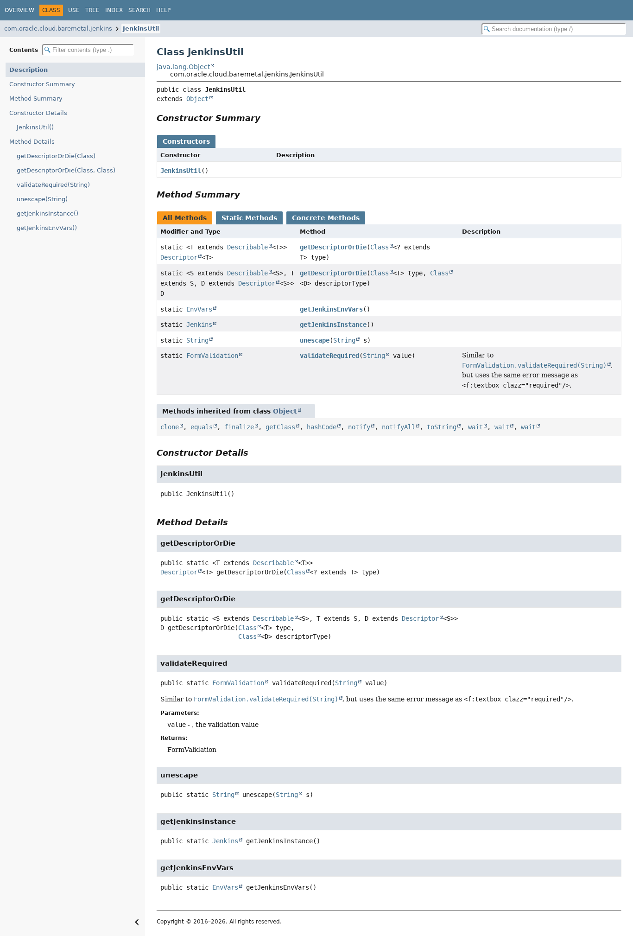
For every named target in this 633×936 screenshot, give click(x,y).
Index (114, 10)
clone (169, 427)
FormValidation (212, 355)
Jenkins (199, 324)
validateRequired (329, 355)
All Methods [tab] (185, 218)
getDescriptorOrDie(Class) (56, 156)
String (197, 340)
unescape (314, 340)
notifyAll (398, 427)
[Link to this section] (267, 118)
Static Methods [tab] (249, 218)
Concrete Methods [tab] (326, 218)
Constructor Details (38, 112)
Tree (92, 10)
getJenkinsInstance (333, 324)
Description (28, 69)
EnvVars (199, 309)
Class (379, 247)
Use (74, 10)
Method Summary (36, 98)
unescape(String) (42, 199)
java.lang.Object (183, 66)
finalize (239, 427)
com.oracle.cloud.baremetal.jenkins (58, 28)
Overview (19, 10)
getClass (280, 427)
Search (139, 10)
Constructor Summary (42, 84)
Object (197, 98)
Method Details (32, 141)
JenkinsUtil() (35, 127)
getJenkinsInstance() (47, 213)
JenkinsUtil (141, 28)
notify (359, 427)
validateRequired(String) (53, 184)
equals (201, 427)
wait (475, 427)
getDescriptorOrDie (333, 247)
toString (441, 427)
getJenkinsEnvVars (331, 309)
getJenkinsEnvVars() (47, 227)
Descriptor (178, 257)
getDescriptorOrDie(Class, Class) (66, 170)
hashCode (321, 427)
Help (163, 10)
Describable (247, 247)
